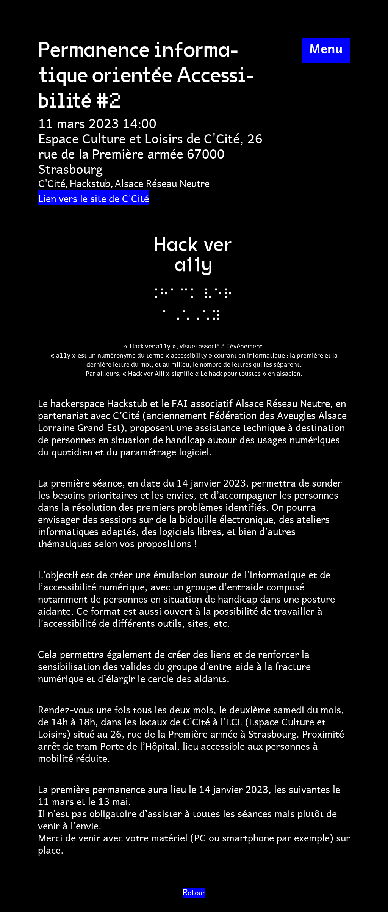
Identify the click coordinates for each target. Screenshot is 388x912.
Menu (326, 47)
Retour (194, 893)
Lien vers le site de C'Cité (93, 197)
